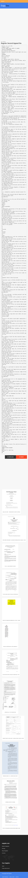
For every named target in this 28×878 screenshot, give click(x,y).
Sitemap (3, 848)
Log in (3, 866)
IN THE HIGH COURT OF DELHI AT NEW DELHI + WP (11, 674)
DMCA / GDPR (12, 876)
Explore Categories (5, 846)
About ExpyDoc (5, 850)
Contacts (3, 853)
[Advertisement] (14, 25)
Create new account (6, 868)
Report (22, 457)
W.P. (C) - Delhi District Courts (10, 566)
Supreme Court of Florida (10, 802)
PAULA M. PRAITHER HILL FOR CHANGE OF (10, 646)
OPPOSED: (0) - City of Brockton (10, 712)
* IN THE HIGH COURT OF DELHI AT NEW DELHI (10, 594)
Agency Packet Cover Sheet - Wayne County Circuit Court (13, 738)
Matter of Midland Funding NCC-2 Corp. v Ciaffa (11, 620)
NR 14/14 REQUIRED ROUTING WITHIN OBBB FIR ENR (11, 828)
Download (11, 457)
